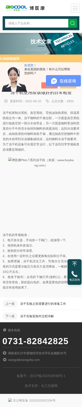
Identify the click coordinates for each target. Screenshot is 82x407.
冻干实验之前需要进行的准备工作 (43, 303)
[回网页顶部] (74, 264)
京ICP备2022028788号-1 (47, 376)
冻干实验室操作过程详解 (37, 316)
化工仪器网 (49, 386)
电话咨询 (74, 279)
